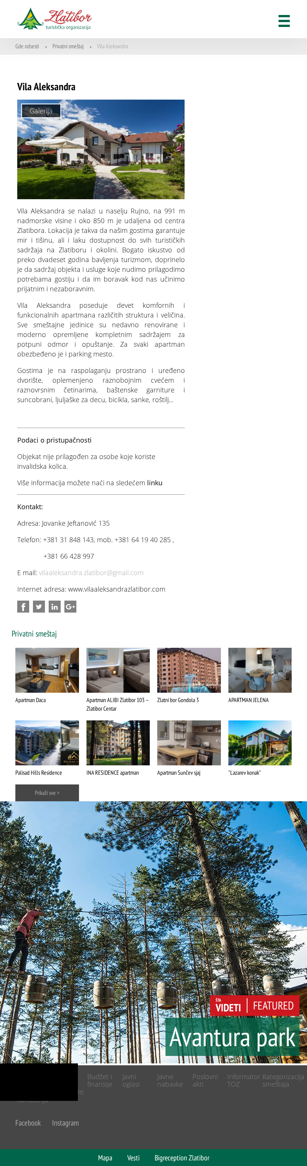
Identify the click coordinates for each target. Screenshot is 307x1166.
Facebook (28, 1123)
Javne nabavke (170, 1080)
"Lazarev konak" (244, 772)
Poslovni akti (205, 1080)
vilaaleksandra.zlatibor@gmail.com (91, 572)
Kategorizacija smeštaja (283, 1080)
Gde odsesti (27, 46)
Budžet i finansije (99, 1080)
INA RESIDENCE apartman (112, 772)
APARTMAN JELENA (248, 700)
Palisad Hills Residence (38, 772)
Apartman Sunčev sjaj (178, 772)
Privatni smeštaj (67, 46)
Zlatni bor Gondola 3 (178, 700)
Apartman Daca (30, 700)
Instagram (65, 1123)
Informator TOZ (244, 1080)
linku (154, 482)
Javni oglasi (131, 1080)
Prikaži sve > (47, 792)
